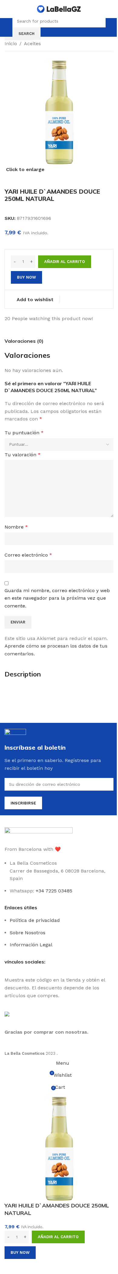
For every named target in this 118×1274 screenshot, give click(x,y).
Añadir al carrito (64, 261)
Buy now (20, 1252)
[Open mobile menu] (7, 27)
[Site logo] (59, 8)
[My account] (111, 27)
